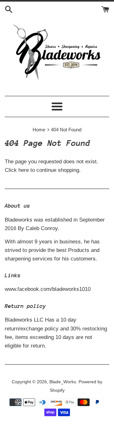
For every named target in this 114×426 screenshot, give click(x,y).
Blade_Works (62, 381)
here (23, 170)
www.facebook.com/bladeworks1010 (48, 289)
